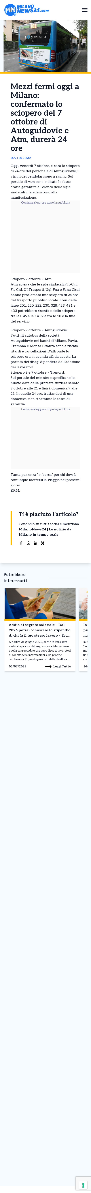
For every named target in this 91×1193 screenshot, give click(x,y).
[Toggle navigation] (84, 10)
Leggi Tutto (62, 666)
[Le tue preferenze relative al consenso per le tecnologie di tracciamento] (83, 1185)
